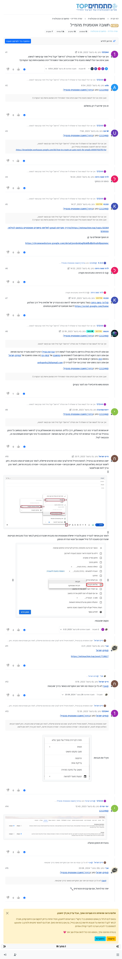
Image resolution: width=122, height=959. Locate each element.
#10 (6, 456)
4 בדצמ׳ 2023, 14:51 (80, 298)
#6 (6, 268)
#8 (6, 331)
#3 (6, 131)
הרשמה (111, 938)
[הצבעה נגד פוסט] (8, 69)
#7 (6, 298)
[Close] (7, 913)
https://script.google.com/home (92, 306)
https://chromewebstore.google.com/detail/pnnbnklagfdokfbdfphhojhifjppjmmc (67, 243)
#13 (6, 711)
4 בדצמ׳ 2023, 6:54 (90, 85)
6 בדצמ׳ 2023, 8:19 (84, 681)
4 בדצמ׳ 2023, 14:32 (79, 268)
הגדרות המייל (48, 351)
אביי (107, 646)
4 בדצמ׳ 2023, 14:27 (80, 204)
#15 (6, 868)
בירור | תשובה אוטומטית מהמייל (78, 89)
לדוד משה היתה (102, 177)
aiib (107, 85)
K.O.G (106, 204)
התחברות (100, 938)
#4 (6, 177)
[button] (118, 955)
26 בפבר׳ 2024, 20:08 (89, 868)
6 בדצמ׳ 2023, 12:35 (86, 711)
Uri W (106, 131)
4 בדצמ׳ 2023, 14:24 (79, 177)
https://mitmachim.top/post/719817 (90, 656)
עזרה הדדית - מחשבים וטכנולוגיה (104, 31)
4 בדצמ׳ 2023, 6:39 (87, 52)
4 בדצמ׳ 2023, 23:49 (81, 410)
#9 (6, 410)
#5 (6, 204)
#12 (6, 681)
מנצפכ (106, 331)
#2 (6, 85)
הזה (100, 358)
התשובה (56, 355)
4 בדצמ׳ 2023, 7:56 (88, 131)
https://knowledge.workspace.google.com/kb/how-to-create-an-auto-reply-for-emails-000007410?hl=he (61, 149)
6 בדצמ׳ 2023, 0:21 (90, 646)
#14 (6, 806)
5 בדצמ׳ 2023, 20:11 (84, 456)
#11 (6, 646)
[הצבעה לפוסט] (18, 69)
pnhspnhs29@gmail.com (50, 362)
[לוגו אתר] (96, 7)
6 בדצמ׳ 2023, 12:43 (85, 806)
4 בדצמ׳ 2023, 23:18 (71, 331)
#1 (6, 52)
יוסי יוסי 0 (104, 806)
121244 (105, 52)
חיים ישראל (104, 456)
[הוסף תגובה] (24, 69)
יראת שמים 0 (103, 410)
